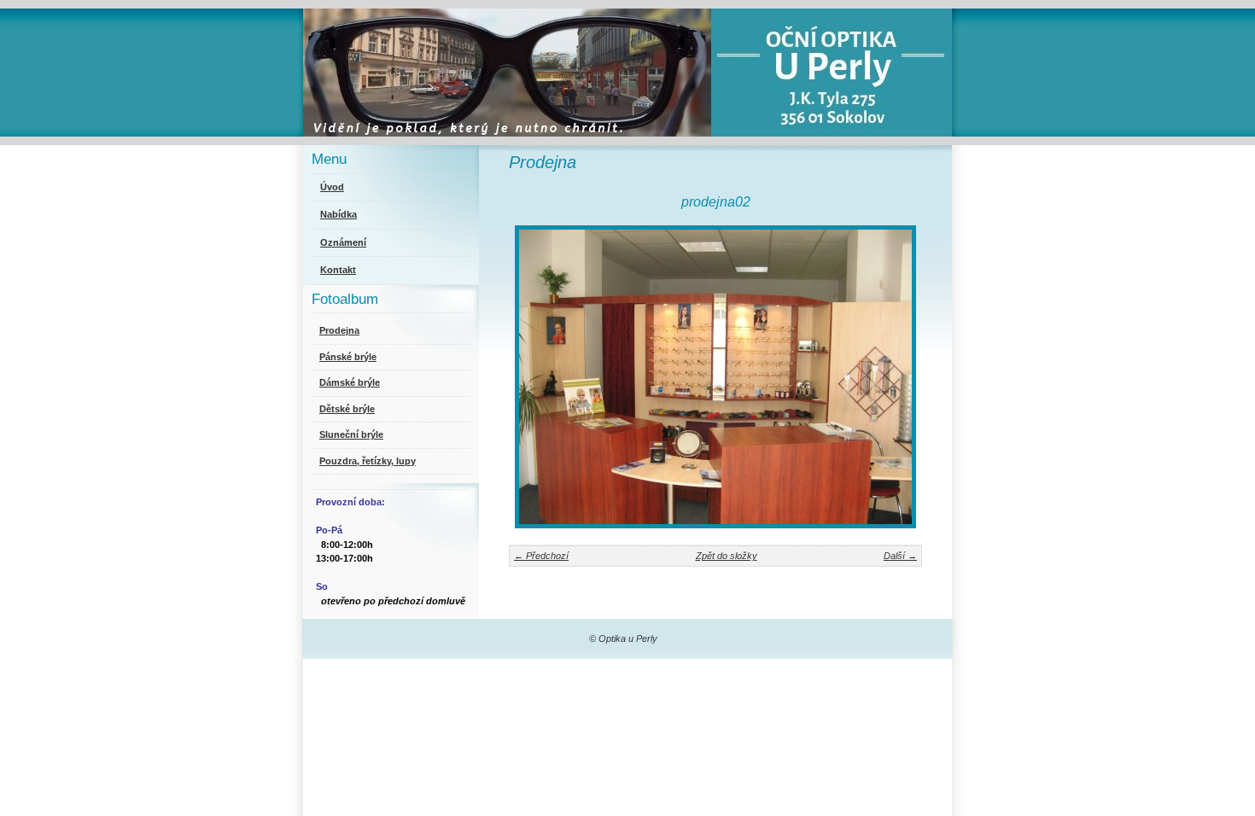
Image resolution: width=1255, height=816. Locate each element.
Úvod (332, 187)
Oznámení (343, 242)
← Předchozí (541, 556)
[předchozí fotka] (536, 376)
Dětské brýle (347, 409)
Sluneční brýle (351, 434)
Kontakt (338, 270)
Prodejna (339, 330)
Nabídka (338, 214)
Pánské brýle (347, 357)
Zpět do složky (726, 556)
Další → (900, 556)
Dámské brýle (349, 382)
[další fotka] (894, 376)
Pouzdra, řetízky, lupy (367, 461)
